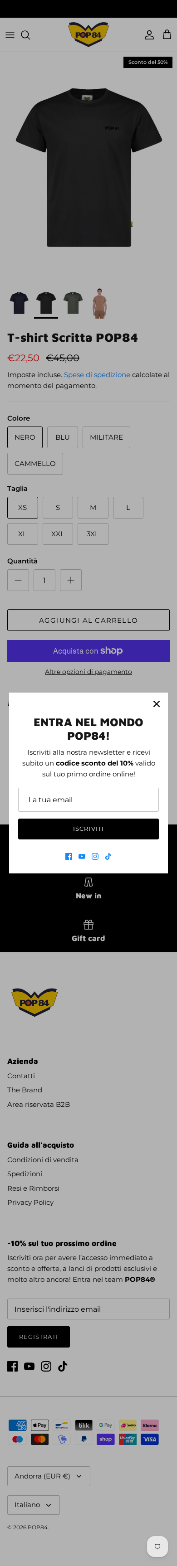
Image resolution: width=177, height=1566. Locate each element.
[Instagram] (95, 856)
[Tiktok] (108, 856)
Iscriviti (88, 828)
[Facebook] (68, 856)
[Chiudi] (157, 704)
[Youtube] (82, 856)
